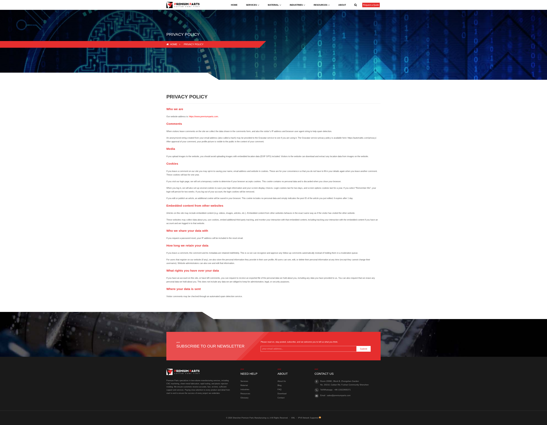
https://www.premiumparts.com (203, 116)
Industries (296, 5)
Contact (280, 398)
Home (234, 5)
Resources (320, 5)
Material (273, 5)
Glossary (244, 398)
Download (281, 393)
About (342, 5)
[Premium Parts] (182, 5)
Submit (363, 349)
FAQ (279, 389)
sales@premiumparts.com (339, 395)
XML (293, 418)
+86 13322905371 (342, 390)
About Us (281, 381)
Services (251, 5)
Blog (279, 385)
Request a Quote (371, 5)
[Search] (355, 5)
